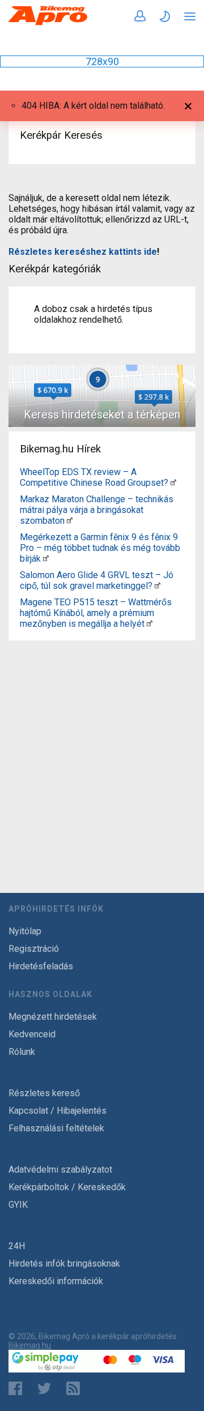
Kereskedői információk (55, 1281)
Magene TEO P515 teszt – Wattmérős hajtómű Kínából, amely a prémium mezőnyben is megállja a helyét (96, 613)
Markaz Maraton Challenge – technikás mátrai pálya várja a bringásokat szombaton (96, 510)
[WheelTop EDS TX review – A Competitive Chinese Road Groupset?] (173, 482)
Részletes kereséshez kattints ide (82, 251)
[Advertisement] (102, 747)
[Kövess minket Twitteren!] (44, 1388)
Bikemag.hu (29, 1345)
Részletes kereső (44, 1093)
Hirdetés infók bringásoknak (64, 1263)
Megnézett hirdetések (52, 1016)
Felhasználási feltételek (56, 1128)
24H (16, 1246)
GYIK (18, 1204)
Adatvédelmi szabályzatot (60, 1169)
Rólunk (21, 1051)
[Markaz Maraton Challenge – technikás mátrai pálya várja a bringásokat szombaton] (70, 520)
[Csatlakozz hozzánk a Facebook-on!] (15, 1388)
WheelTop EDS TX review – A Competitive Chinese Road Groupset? (94, 477)
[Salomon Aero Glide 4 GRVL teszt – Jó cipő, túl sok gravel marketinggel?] (157, 585)
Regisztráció (33, 948)
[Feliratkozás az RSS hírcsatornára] (75, 1388)
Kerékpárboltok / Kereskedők (67, 1187)
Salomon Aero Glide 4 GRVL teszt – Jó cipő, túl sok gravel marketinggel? (96, 580)
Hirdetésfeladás (40, 966)
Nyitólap (24, 931)
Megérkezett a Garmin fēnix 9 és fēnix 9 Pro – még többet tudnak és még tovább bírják (100, 548)
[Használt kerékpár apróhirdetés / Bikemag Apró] (48, 23)
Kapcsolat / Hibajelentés (57, 1110)
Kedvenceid (32, 1034)
